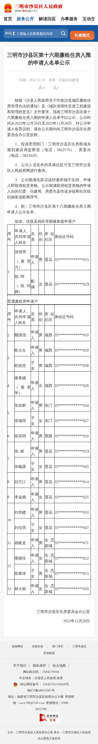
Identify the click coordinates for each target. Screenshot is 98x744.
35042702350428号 (55, 684)
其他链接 (49, 653)
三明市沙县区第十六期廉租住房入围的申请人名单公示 (49, 59)
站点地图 (59, 665)
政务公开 (25, 18)
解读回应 (47, 18)
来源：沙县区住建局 (64, 80)
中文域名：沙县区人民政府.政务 (41, 678)
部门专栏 (58, 646)
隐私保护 (39, 665)
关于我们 (19, 665)
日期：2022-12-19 (32, 80)
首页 (8, 18)
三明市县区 (79, 646)
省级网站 (17, 646)
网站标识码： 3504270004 (41, 672)
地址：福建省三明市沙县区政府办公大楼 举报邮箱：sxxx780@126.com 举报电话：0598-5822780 (41, 703)
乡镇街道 (37, 646)
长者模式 (82, 35)
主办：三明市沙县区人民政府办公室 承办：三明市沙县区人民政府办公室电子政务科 (49, 735)
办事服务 (69, 18)
